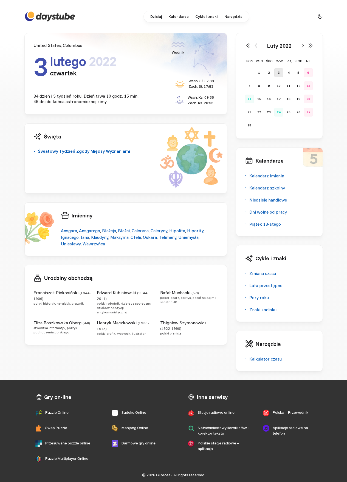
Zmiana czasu (262, 273)
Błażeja (109, 230)
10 (279, 86)
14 (249, 99)
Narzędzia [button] (233, 16)
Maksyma (119, 237)
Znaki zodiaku (263, 309)
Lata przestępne (265, 285)
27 (308, 112)
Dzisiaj (156, 16)
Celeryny (159, 230)
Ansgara (69, 230)
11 (288, 86)
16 (269, 99)
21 (249, 112)
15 (259, 99)
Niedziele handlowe (268, 200)
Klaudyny (99, 237)
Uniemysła (188, 237)
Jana (85, 237)
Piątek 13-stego (265, 224)
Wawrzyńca (94, 243)
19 (298, 99)
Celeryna (140, 230)
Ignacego (70, 237)
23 (269, 112)
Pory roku (259, 297)
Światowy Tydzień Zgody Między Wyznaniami (84, 151)
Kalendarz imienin (266, 175)
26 (298, 112)
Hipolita (177, 230)
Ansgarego (89, 230)
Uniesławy (71, 243)
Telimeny (167, 237)
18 (288, 99)
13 (308, 86)
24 (279, 112)
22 (259, 112)
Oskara (150, 237)
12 (298, 86)
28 (249, 125)
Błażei (124, 230)
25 (288, 112)
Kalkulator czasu (265, 359)
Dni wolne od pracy (268, 212)
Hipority (195, 230)
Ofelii (136, 237)
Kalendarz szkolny (267, 188)
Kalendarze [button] (178, 16)
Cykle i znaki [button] (206, 16)
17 (279, 99)
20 (308, 99)
